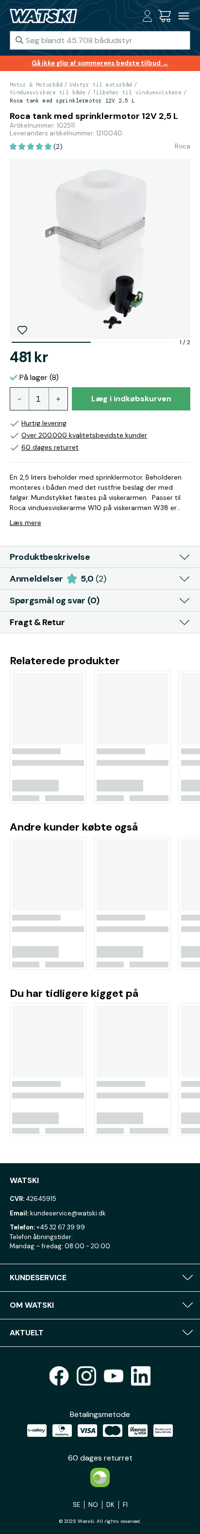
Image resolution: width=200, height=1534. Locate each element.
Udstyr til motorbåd (100, 84)
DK (110, 1505)
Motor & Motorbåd (36, 84)
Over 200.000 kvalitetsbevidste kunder (84, 435)
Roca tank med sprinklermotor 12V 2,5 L (72, 100)
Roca (182, 146)
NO (93, 1505)
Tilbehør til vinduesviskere (137, 92)
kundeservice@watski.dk (68, 1213)
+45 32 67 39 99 (60, 1227)
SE (76, 1505)
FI (125, 1505)
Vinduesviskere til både (47, 92)
